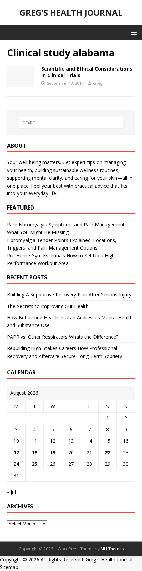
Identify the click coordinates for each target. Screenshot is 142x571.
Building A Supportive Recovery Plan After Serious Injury (69, 294)
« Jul (11, 492)
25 (34, 464)
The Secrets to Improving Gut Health (48, 306)
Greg (97, 83)
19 (52, 452)
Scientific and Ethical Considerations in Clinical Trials (86, 71)
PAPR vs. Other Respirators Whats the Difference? (62, 337)
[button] (132, 32)
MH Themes (112, 549)
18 (34, 452)
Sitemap (9, 567)
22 (107, 452)
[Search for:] (71, 123)
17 (16, 452)
